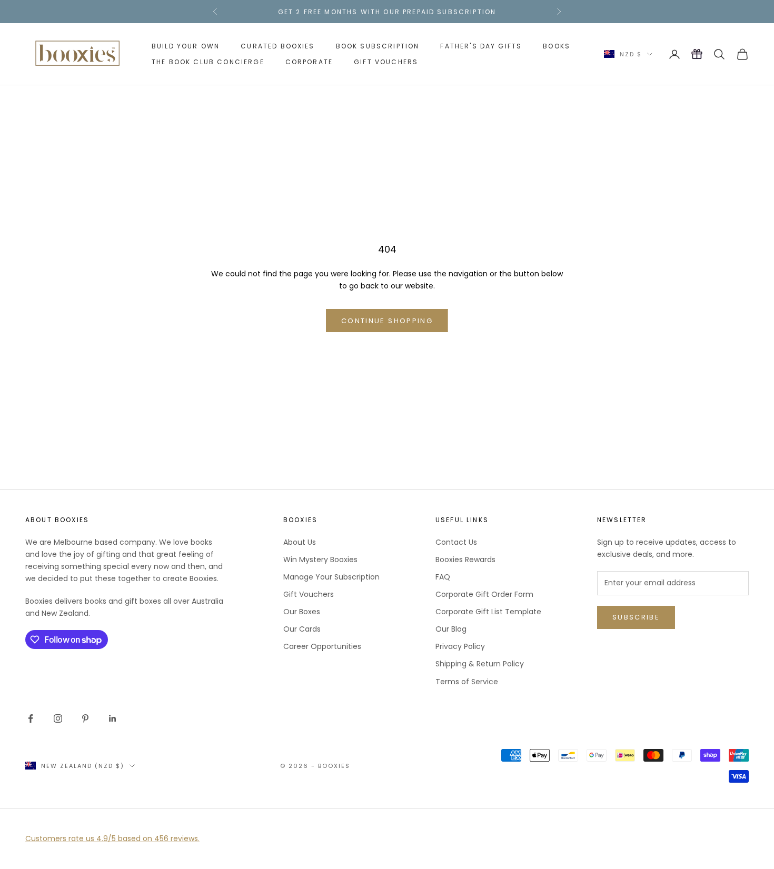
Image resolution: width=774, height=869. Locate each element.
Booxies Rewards (465, 559)
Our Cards (302, 629)
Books (556, 46)
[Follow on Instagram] (58, 718)
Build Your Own (186, 46)
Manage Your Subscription (331, 577)
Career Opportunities (322, 646)
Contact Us (456, 542)
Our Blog (451, 629)
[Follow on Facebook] (30, 718)
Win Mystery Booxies (320, 559)
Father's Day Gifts (481, 46)
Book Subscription (378, 46)
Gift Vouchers (386, 61)
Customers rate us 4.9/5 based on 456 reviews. (112, 838)
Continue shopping (387, 321)
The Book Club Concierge (208, 61)
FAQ (442, 577)
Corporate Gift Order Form (484, 594)
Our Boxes (301, 611)
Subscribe (636, 617)
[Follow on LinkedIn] (112, 718)
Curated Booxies (277, 46)
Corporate (309, 61)
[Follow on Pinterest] (85, 718)
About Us (299, 542)
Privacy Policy (460, 646)
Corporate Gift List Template (488, 611)
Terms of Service (466, 681)
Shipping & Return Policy (479, 663)
